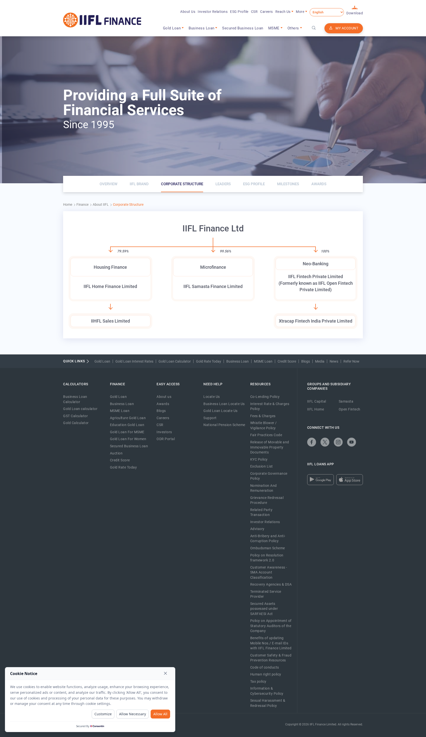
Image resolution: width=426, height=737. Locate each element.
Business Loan (237, 361)
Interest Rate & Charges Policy (269, 406)
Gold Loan (102, 361)
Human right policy (265, 674)
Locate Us (211, 397)
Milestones (288, 184)
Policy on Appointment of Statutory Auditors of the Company (271, 626)
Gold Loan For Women (128, 439)
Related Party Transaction (261, 512)
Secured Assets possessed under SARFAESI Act (264, 609)
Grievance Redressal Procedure (267, 500)
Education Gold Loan (127, 425)
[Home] (102, 20)
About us (164, 397)
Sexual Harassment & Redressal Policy (267, 703)
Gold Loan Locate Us (220, 411)
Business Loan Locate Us (224, 404)
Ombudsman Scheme (267, 548)
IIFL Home (315, 409)
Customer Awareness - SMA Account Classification (268, 572)
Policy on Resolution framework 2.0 (267, 557)
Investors (164, 432)
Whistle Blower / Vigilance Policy (263, 425)
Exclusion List (261, 466)
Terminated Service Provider (265, 594)
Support (210, 418)
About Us (187, 12)
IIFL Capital (316, 401)
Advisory (257, 529)
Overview (108, 184)
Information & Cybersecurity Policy (267, 691)
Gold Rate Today (208, 361)
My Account (347, 28)
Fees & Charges (263, 416)
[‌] (311, 442)
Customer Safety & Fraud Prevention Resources (271, 657)
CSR (254, 12)
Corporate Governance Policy (268, 476)
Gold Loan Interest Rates (134, 361)
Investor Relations (213, 12)
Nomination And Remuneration (263, 488)
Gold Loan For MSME (127, 432)
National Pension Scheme (224, 425)
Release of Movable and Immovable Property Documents (269, 447)
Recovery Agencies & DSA (271, 584)
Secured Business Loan (242, 28)
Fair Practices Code (266, 435)
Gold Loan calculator (80, 409)
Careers (266, 12)
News (334, 361)
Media (319, 361)
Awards (318, 184)
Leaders (223, 184)
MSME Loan (263, 361)
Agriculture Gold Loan (128, 418)
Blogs (305, 361)
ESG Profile (239, 12)
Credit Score (287, 361)
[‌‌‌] (314, 28)
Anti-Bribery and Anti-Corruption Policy (267, 538)
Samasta (346, 401)
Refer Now (351, 361)
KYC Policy (259, 459)
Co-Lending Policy (265, 397)
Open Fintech (349, 409)
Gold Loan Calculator (175, 361)
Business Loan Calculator (75, 399)
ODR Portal (166, 439)
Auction (116, 453)
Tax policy (258, 681)
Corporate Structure (182, 184)
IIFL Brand (139, 184)
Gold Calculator (76, 423)
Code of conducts (264, 667)
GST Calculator (75, 416)
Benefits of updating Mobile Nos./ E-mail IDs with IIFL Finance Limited (271, 643)
